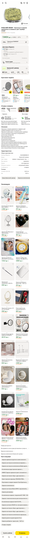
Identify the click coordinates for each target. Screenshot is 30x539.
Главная (3, 537)
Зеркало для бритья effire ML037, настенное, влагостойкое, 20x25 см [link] (7, 258)
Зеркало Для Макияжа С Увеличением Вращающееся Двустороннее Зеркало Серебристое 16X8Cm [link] (8, 232)
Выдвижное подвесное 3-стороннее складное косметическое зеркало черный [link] (22, 360)
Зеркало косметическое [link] (22, 411)
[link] (15, 459)
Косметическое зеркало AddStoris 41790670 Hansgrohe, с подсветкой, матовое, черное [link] (8, 334)
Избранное (15, 537)
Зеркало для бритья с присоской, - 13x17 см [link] (21, 283)
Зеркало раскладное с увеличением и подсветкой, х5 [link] (7, 386)
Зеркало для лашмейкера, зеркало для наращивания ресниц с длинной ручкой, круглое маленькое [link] (7, 282)
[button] (15, 37)
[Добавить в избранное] (24, 3)
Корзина (21, 537)
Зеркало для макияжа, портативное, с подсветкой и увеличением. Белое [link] (7, 360)
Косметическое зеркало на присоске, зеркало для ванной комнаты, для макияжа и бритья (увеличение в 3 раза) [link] (8, 412)
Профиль (27, 537)
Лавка (9, 537)
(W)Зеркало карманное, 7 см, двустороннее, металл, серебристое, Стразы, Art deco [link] (6, 97)
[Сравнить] (21, 3)
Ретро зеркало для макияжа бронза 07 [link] (21, 309)
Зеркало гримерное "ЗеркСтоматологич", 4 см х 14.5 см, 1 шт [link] (21, 206)
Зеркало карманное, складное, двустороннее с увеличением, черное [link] (17, 97)
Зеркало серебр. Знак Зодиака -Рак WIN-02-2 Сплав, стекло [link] (21, 258)
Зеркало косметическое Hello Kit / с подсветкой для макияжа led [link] (7, 438)
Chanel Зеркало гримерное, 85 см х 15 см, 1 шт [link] (22, 232)
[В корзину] (10, 92)
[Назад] (3, 3)
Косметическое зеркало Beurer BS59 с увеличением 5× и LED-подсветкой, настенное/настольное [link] (7, 206)
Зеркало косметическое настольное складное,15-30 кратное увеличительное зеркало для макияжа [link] (22, 334)
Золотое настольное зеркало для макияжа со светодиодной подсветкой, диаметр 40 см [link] (22, 386)
